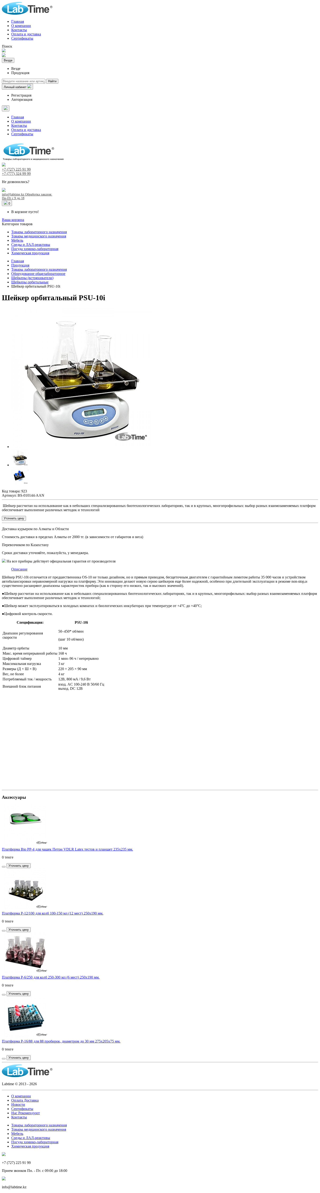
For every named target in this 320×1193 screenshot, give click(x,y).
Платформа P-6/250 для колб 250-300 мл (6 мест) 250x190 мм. (51, 977)
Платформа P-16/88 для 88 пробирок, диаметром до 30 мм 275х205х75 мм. (61, 1041)
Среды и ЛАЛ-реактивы (30, 245)
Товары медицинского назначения (38, 236)
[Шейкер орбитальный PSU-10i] (81, 447)
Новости (18, 1105)
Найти (52, 81)
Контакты (19, 30)
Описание (19, 569)
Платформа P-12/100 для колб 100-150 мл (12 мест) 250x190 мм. (52, 913)
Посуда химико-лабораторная (34, 249)
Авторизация (21, 99)
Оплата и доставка (26, 34)
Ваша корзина (13, 220)
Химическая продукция (30, 253)
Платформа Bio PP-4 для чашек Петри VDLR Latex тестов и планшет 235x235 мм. (67, 849)
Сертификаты (22, 38)
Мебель (17, 240)
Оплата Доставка (25, 1100)
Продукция (20, 265)
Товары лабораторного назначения (39, 232)
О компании (21, 26)
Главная (17, 21)
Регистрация (21, 95)
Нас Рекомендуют (25, 1113)
